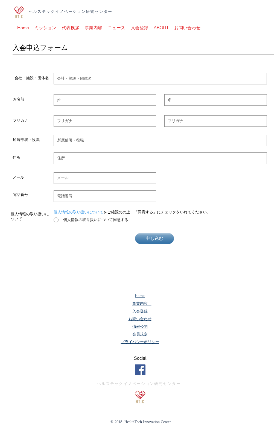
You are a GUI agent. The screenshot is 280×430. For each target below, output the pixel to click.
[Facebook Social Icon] (140, 369)
